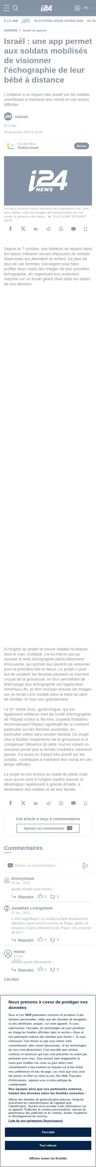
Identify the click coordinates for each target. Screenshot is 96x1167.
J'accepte (48, 1132)
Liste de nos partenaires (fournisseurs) (35, 1120)
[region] (48, 1081)
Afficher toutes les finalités (48, 1158)
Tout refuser (48, 1145)
